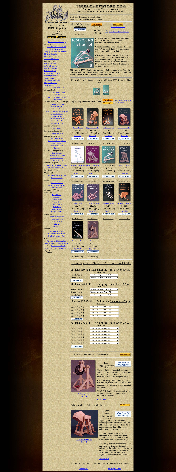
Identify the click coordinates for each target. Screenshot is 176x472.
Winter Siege (57, 207)
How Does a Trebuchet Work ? (57, 104)
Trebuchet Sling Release (57, 155)
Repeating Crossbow (51, 75)
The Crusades (56, 197)
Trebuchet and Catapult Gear (56, 241)
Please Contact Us (62, 248)
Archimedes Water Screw (52, 80)
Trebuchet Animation (57, 216)
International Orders (124, 100)
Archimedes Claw (56, 143)
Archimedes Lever (57, 146)
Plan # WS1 (78, 249)
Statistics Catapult (50, 71)
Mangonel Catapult (50, 83)
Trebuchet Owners (62, 243)
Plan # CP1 (108, 211)
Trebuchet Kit (84, 394)
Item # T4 (84, 442)
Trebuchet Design (56, 178)
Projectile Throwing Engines (57, 97)
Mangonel (56, 226)
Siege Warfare (56, 195)
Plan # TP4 (124, 173)
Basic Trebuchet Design (57, 160)
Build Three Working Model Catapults (57, 93)
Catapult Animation (56, 219)
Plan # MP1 (93, 211)
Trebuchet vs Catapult (57, 106)
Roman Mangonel (93, 203)
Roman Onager (78, 203)
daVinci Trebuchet (124, 128)
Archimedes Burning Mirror (57, 141)
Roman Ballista (49, 56)
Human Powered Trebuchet (56, 109)
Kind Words (49, 243)
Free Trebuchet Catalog (58, 246)
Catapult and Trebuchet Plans (56, 175)
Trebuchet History (57, 183)
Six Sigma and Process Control (57, 165)
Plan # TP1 (92, 173)
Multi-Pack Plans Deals (56, 87)
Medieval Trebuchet (50, 54)
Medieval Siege (57, 199)
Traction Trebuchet (57, 209)
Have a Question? (51, 248)
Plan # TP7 (92, 249)
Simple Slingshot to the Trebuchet (57, 111)
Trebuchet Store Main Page (57, 42)
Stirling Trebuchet (50, 63)
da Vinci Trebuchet (50, 66)
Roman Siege (56, 202)
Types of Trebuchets (56, 123)
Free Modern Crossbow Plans (56, 234)
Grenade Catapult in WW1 (56, 168)
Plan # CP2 (108, 136)
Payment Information (118, 27)
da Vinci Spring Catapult (52, 73)
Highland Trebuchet (50, 68)
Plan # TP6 (92, 136)
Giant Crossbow (57, 153)
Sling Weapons (57, 187)
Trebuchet (47, 85)
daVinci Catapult (108, 128)
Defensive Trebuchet (56, 158)
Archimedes (57, 128)
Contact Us (83, 468)
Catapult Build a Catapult (56, 185)
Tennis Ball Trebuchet (51, 59)
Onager (56, 224)
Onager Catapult (49, 78)
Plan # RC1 (124, 211)
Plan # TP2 (77, 173)
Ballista (56, 148)
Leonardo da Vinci (57, 133)
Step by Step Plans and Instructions (56, 52)
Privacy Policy (114, 468)
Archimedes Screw (57, 138)
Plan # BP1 (77, 136)
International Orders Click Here (119, 32)
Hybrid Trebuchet (56, 114)
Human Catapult (56, 116)
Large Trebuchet (56, 221)
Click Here (121, 102)
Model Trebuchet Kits (57, 49)
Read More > (102, 400)
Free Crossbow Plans (56, 231)
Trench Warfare (57, 204)
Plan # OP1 (77, 211)
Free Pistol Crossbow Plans (56, 236)
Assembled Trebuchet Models (56, 47)
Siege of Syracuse (56, 211)
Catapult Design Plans (57, 118)
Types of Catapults (57, 121)
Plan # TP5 (124, 136)
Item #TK (83, 397)
